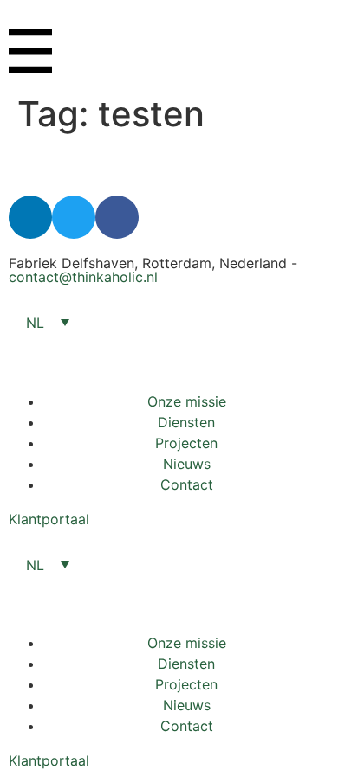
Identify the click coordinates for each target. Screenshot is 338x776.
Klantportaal (49, 519)
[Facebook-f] (117, 217)
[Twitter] (73, 217)
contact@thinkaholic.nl (83, 276)
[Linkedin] (30, 217)
